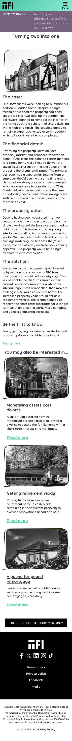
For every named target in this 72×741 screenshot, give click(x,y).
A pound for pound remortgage (25, 579)
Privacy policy (36, 674)
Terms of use (36, 667)
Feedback (36, 680)
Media (36, 687)
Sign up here (11, 343)
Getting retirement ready (31, 493)
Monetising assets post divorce (29, 407)
